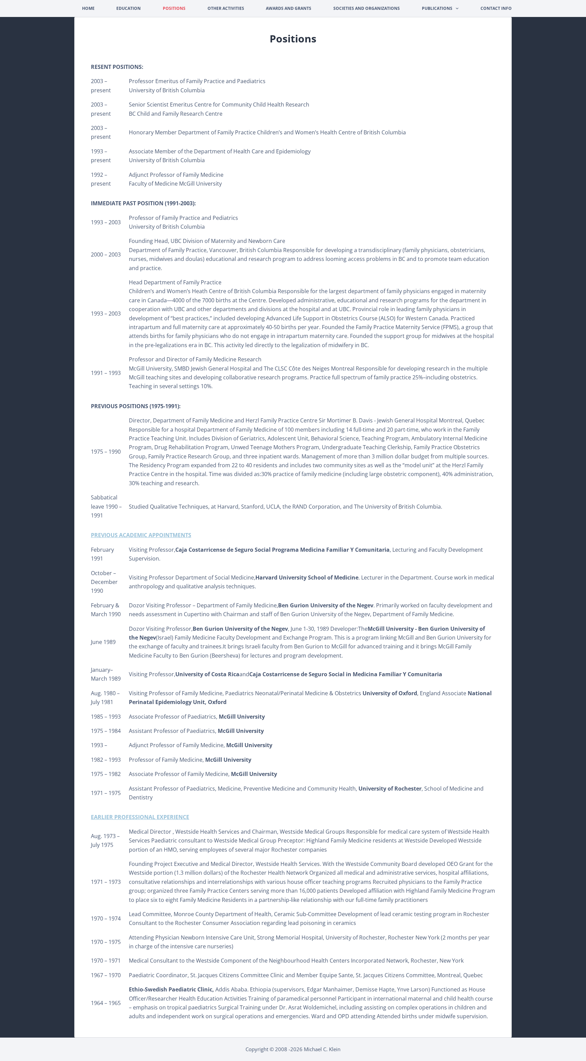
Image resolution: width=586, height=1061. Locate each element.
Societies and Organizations (366, 8)
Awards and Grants (288, 8)
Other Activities (226, 8)
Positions (174, 8)
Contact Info (496, 8)
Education (128, 8)
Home (88, 8)
